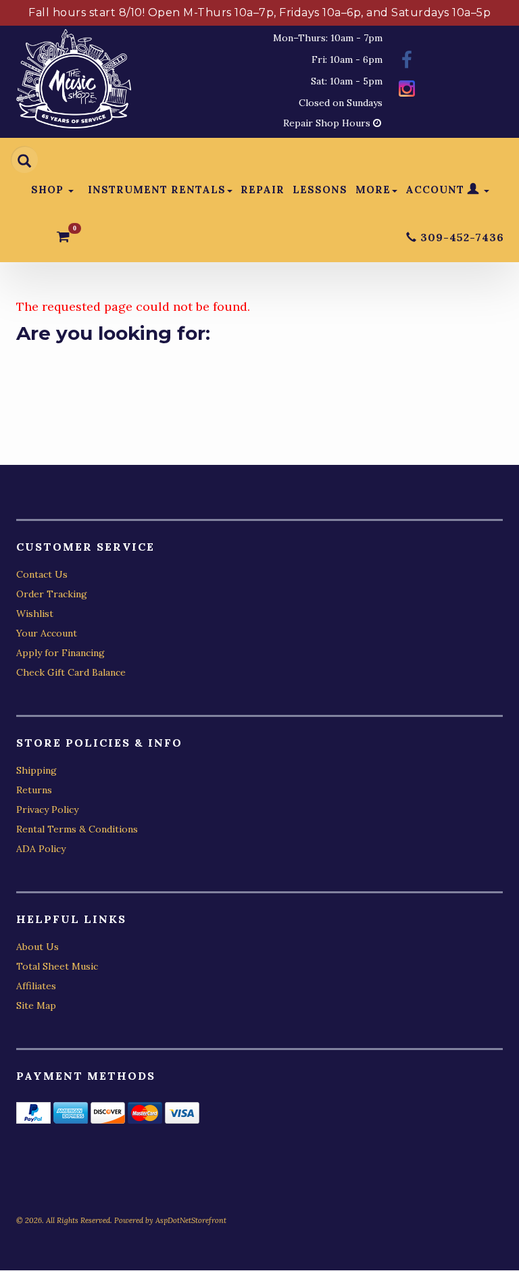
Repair (263, 189)
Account (436, 189)
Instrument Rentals (157, 189)
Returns (34, 790)
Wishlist (34, 613)
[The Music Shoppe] (73, 82)
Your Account (46, 633)
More (373, 189)
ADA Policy (41, 849)
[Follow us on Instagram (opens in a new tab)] (407, 90)
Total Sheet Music (57, 966)
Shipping (36, 770)
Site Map (36, 1005)
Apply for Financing (60, 653)
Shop (49, 189)
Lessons (320, 189)
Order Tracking (51, 594)
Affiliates (36, 986)
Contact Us (42, 574)
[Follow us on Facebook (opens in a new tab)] (406, 61)
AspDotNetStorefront (190, 1220)
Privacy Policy (47, 809)
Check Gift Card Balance (71, 672)
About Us (37, 947)
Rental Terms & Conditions (77, 829)
